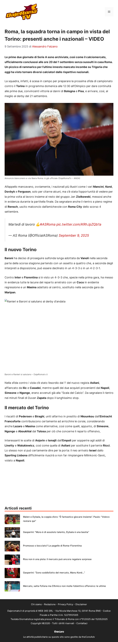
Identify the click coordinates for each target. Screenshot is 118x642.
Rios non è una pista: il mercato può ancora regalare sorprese (57, 559)
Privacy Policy (65, 604)
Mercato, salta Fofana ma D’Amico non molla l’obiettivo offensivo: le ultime (64, 586)
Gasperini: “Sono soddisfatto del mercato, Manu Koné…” (54, 572)
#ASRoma (47, 224)
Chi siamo (36, 604)
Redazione (50, 604)
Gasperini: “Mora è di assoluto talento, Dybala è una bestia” (56, 532)
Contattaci (81, 623)
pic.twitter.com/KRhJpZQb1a (78, 224)
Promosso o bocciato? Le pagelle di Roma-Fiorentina (52, 545)
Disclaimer (81, 604)
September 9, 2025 (74, 235)
